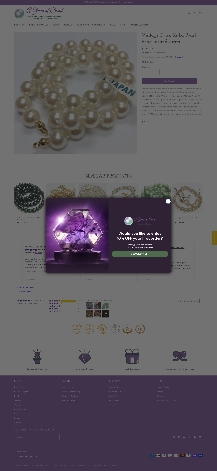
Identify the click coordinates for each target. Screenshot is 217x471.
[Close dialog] (168, 201)
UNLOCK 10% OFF (140, 254)
